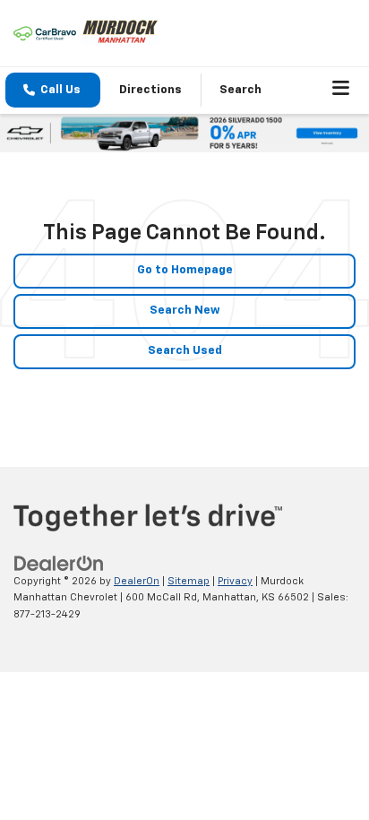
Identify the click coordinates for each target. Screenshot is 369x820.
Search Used (185, 351)
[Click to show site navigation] (341, 90)
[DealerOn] (59, 563)
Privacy (235, 581)
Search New (185, 310)
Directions (150, 90)
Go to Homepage (185, 270)
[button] (52, 90)
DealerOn (136, 581)
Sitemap (188, 581)
